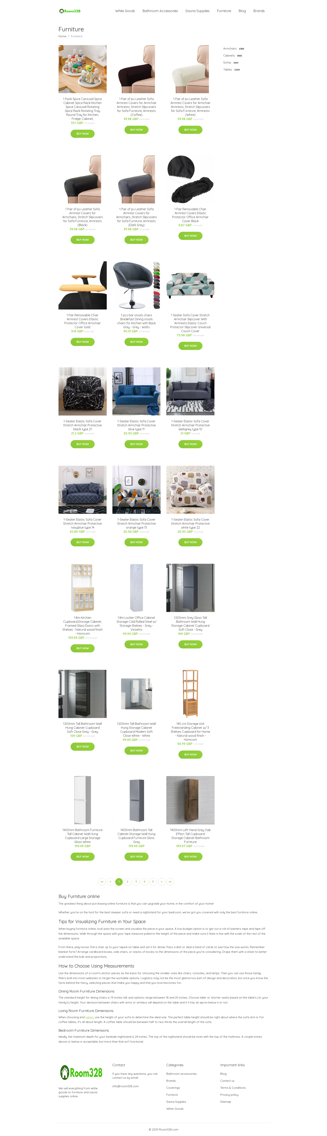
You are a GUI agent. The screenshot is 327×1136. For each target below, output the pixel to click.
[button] (161, 882)
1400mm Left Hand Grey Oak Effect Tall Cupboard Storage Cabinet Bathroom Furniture (190, 836)
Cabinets (232, 55)
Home (62, 36)
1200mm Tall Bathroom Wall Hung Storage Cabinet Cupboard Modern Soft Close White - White (136, 729)
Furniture (224, 11)
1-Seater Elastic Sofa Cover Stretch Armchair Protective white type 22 (190, 523)
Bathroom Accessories (160, 11)
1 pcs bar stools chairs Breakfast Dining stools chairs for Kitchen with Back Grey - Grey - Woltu (136, 321)
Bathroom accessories (181, 1074)
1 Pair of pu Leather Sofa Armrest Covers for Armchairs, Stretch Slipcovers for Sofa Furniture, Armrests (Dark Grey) (136, 217)
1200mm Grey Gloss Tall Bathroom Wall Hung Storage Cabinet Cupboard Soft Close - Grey (190, 623)
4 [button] (144, 881)
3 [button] (136, 881)
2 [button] (127, 881)
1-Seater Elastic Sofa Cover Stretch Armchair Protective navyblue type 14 (82, 523)
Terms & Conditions (233, 1087)
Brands (259, 11)
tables (89, 1017)
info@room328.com (125, 1086)
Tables (231, 69)
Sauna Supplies (197, 11)
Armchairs (233, 48)
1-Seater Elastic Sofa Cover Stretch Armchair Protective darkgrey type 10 (190, 425)
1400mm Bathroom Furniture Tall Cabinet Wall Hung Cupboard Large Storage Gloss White (83, 836)
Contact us (227, 1080)
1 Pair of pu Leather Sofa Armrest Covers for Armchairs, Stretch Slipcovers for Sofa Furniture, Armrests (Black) (82, 217)
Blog (242, 11)
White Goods (125, 11)
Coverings (173, 1087)
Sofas (230, 62)
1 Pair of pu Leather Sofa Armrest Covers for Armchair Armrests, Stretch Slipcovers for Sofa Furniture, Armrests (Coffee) (136, 107)
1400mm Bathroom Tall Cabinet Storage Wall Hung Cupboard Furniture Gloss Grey (136, 836)
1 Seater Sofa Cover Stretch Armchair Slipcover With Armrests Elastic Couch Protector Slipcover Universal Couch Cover (190, 323)
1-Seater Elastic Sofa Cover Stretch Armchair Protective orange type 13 (136, 523)
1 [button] (119, 881)
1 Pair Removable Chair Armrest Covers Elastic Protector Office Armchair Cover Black (190, 215)
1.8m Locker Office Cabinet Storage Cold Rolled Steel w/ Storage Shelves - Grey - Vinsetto (136, 623)
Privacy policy (229, 1094)
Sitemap (225, 1101)
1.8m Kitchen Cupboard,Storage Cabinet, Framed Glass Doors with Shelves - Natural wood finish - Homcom (82, 625)
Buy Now (82, 133)
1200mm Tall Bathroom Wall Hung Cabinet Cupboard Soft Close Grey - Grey (82, 728)
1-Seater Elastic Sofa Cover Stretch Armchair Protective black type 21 (82, 425)
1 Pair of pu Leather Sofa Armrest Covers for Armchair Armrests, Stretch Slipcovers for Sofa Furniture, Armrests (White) (190, 107)
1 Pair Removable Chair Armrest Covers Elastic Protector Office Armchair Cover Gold (82, 321)
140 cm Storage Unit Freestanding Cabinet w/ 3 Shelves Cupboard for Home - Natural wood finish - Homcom (190, 731)
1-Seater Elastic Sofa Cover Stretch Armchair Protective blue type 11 (136, 425)
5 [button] (153, 881)
